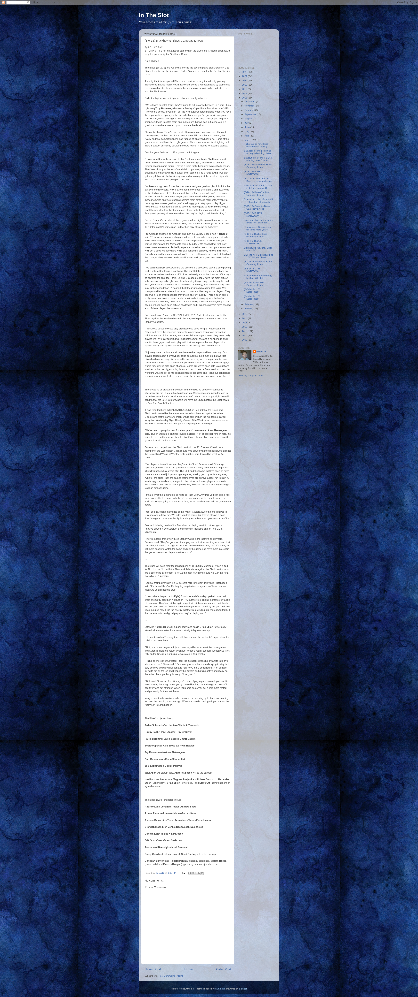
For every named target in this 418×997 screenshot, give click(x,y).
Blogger (243, 989)
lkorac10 (261, 351)
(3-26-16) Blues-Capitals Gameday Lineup (256, 193)
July (247, 123)
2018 (245, 89)
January (249, 308)
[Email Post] (183, 873)
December (250, 101)
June (247, 127)
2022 (245, 72)
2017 (245, 93)
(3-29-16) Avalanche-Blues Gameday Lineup (258, 165)
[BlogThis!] (192, 873)
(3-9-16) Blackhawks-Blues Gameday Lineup (258, 263)
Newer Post (153, 969)
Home (188, 969)
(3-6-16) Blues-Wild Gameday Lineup (254, 283)
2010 (245, 335)
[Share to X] (195, 873)
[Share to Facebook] (199, 873)
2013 (245, 322)
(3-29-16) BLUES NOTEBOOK (253, 172)
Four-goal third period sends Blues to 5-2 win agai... (258, 221)
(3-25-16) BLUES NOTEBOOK (253, 214)
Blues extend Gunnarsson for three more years (257, 228)
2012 (245, 327)
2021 (245, 76)
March (248, 140)
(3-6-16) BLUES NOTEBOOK (252, 290)
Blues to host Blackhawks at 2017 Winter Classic (258, 256)
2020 (245, 80)
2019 (245, 85)
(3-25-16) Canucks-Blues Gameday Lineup (257, 207)
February (250, 304)
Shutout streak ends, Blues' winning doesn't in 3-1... (258, 159)
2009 (245, 340)
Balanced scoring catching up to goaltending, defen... (258, 152)
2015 (245, 314)
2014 (245, 318)
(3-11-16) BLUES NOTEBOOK (253, 242)
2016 (245, 98)
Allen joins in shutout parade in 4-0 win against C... (258, 186)
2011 (245, 331)
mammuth (219, 989)
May (247, 131)
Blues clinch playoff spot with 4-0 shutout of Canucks (258, 200)
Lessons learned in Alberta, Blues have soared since (258, 179)
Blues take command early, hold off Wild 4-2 (258, 276)
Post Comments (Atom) (171, 976)
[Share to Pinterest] (202, 873)
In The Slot (154, 15)
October (249, 110)
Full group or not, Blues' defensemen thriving (256, 145)
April (247, 136)
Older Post (223, 969)
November (250, 106)
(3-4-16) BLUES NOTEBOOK (252, 297)
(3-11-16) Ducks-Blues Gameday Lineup (255, 235)
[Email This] (189, 873)
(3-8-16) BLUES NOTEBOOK (252, 270)
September (251, 114)
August (248, 118)
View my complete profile (251, 375)
